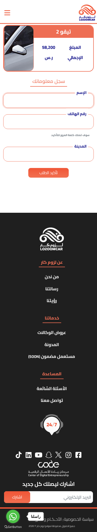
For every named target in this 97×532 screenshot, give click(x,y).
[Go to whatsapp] (13, 516)
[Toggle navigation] (7, 12)
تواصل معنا (52, 400)
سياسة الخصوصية (79, 519)
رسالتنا (51, 289)
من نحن (52, 277)
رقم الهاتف (77, 113)
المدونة (51, 344)
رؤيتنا (52, 300)
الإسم (81, 92)
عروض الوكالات (51, 332)
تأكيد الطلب (48, 173)
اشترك (17, 497)
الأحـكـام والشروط (47, 519)
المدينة (80, 146)
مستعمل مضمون (51, 356)
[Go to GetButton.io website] (13, 526)
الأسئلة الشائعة (52, 388)
